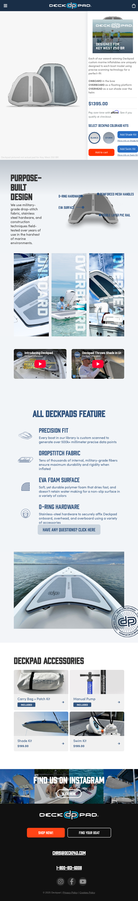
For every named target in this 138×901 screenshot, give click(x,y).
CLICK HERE (69, 793)
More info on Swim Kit (127, 155)
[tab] (94, 138)
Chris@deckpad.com (69, 852)
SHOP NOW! (45, 832)
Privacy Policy (70, 892)
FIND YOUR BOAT (89, 832)
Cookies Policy (87, 892)
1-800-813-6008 (69, 867)
